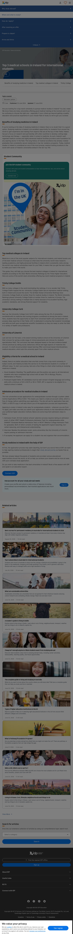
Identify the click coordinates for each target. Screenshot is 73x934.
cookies (9, 927)
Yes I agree (58, 928)
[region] (36, 927)
